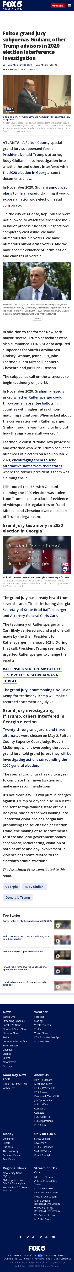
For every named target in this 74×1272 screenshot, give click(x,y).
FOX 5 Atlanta (41, 64)
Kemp (43, 695)
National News (11, 1033)
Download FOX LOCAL (47, 1096)
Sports (6, 1057)
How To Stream (43, 1079)
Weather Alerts (42, 1025)
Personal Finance (12, 1155)
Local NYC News (12, 1025)
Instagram (27, 1237)
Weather (41, 1012)
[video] (62, 924)
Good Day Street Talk (15, 1083)
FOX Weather (41, 1041)
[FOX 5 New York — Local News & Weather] (13, 5)
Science (7, 1053)
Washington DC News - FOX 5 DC (16, 1189)
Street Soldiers (42, 1138)
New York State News (15, 1029)
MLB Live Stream (44, 1188)
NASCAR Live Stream (46, 1192)
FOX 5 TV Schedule (44, 1088)
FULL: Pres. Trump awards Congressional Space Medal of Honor (25, 968)
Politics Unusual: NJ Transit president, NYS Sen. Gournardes (26, 938)
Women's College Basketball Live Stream (47, 1209)
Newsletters (9, 1062)
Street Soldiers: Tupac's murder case (23, 951)
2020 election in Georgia (29, 172)
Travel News (41, 1033)
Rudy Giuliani (34, 887)
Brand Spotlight (42, 1155)
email (53, 1237)
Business (8, 1147)
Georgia (53, 64)
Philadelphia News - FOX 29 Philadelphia (14, 1181)
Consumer (8, 1138)
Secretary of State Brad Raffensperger (35, 609)
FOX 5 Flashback (43, 1147)
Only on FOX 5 (45, 1134)
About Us (41, 1075)
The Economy (10, 1151)
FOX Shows (40, 1092)
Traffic (37, 1029)
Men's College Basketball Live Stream (47, 1202)
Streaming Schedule (14, 1020)
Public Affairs (41, 1104)
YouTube (40, 1237)
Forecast (39, 1016)
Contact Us (40, 1108)
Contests (39, 1112)
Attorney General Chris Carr (33, 615)
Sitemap (7, 1066)
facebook (20, 1237)
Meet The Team (43, 1083)
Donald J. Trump (17, 897)
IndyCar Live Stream (45, 1196)
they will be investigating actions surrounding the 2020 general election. (37, 759)
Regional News (14, 1168)
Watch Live (57, 6)
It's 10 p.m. (40, 1125)
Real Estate (9, 1159)
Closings (39, 1020)
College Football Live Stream (45, 1183)
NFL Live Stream (43, 1177)
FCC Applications (43, 1120)
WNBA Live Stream (45, 1215)
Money (8, 1134)
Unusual (7, 1049)
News (7, 1012)
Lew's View (40, 1142)
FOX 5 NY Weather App (47, 1037)
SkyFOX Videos (42, 1151)
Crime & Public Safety (15, 1041)
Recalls (6, 1142)
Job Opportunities (44, 1100)
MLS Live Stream (43, 1219)
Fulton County (37, 142)
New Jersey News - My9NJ (13, 1174)
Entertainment (11, 1045)
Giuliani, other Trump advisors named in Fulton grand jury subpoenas (36, 118)
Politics (7, 1037)
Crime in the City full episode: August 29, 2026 (27, 920)
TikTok (33, 1237)
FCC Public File (42, 1116)
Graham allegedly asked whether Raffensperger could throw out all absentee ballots (33, 397)
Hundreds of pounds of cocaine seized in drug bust (25, 983)
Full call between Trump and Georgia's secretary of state (36, 577)
